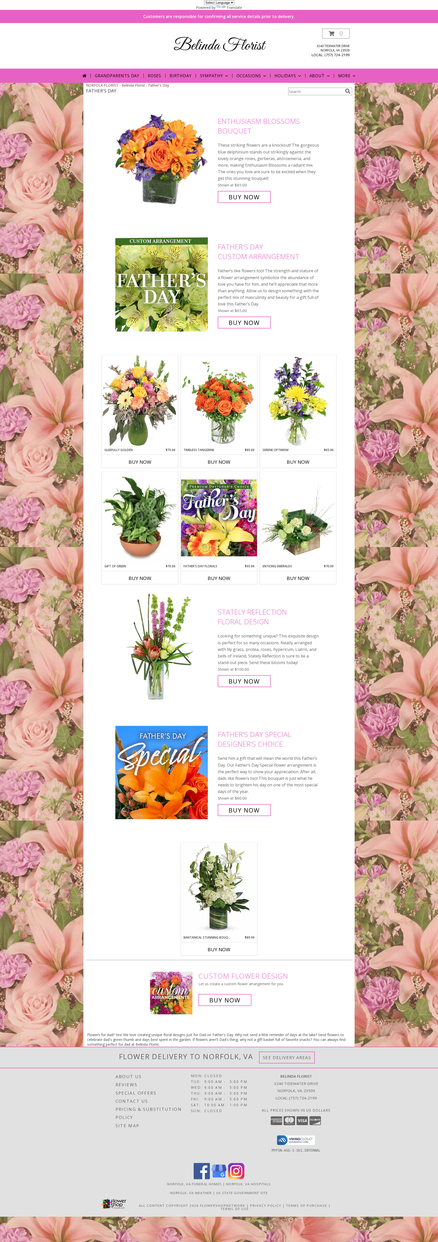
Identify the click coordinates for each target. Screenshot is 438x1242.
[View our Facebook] (202, 1177)
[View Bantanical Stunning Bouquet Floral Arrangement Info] (219, 889)
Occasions (248, 76)
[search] (348, 91)
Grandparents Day (117, 76)
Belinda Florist (219, 46)
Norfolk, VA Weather (191, 1193)
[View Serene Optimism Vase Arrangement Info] (298, 401)
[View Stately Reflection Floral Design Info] (165, 646)
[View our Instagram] (236, 1177)
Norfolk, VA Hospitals (248, 1184)
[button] (336, 33)
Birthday (180, 76)
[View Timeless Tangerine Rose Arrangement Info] (219, 401)
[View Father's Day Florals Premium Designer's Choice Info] (219, 518)
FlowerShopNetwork (222, 1205)
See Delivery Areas (287, 1057)
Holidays (285, 76)
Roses (154, 76)
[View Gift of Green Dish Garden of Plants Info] (140, 518)
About (317, 76)
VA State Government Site (242, 1193)
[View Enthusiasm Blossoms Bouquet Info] (165, 159)
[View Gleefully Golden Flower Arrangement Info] (140, 401)
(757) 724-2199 (337, 54)
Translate (234, 7)
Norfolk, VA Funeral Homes (194, 1184)
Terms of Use (235, 1209)
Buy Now (244, 197)
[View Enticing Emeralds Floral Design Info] (298, 518)
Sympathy (211, 76)
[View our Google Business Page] (219, 1177)
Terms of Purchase (306, 1205)
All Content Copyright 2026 (169, 1205)
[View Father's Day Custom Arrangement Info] (165, 284)
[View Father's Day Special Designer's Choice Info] (165, 772)
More (344, 76)
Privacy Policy (265, 1205)
